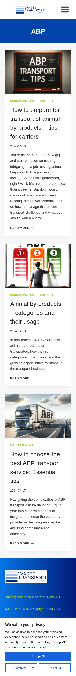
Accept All (38, 656)
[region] (38, 647)
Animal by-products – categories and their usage (35, 313)
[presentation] (38, 72)
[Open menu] (65, 9)
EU (32, 100)
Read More (22, 227)
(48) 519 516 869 (18, 609)
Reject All (55, 667)
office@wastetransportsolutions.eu (32, 597)
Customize (19, 667)
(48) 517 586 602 (48, 609)
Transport (44, 100)
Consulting (19, 100)
